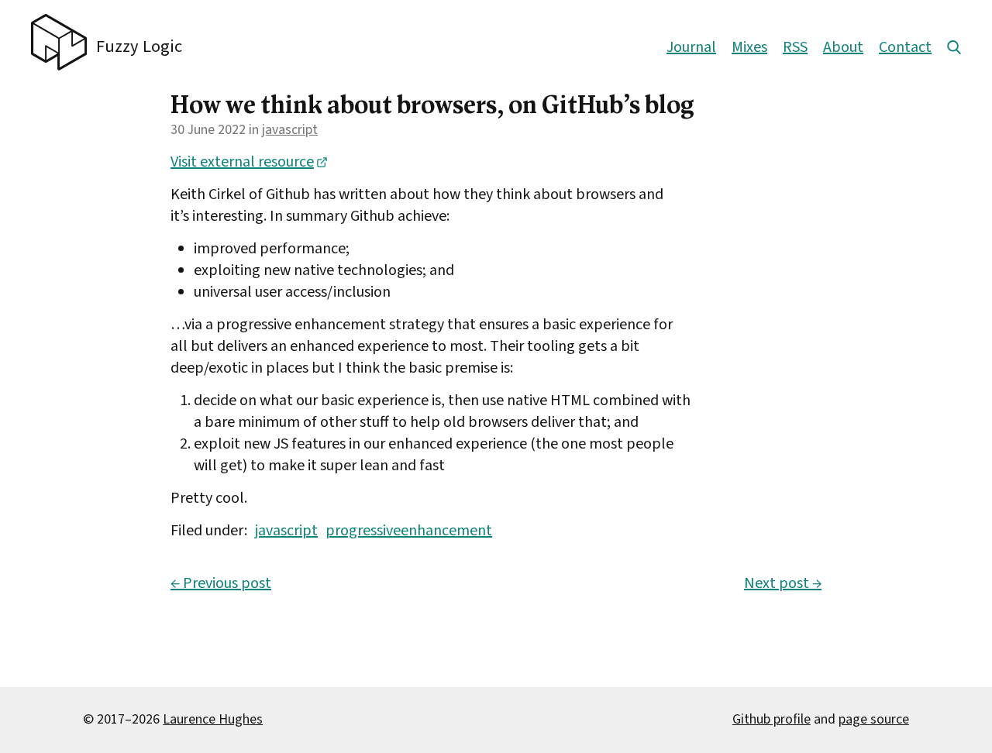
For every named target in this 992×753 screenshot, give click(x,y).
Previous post (220, 583)
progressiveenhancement (409, 531)
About (843, 47)
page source (874, 719)
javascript (290, 129)
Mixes (749, 47)
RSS (795, 47)
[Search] (954, 47)
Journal (691, 47)
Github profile (771, 719)
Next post (783, 583)
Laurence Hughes (213, 719)
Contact (905, 47)
